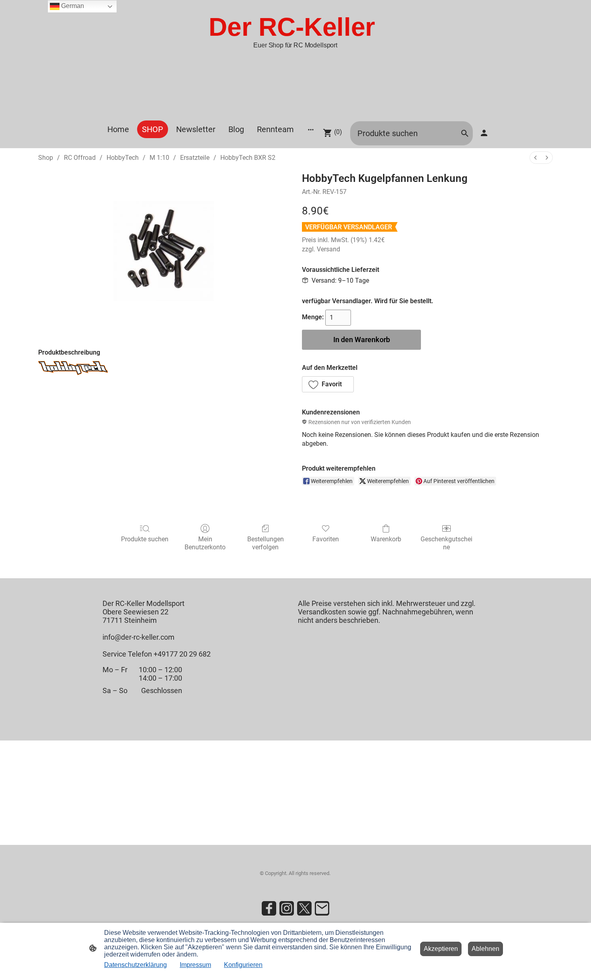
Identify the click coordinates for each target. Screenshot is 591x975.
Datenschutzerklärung (135, 964)
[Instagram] (286, 908)
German (72, 5)
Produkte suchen (144, 539)
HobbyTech (123, 157)
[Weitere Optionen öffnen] (311, 129)
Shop (45, 157)
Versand (328, 249)
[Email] (322, 908)
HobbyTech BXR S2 (247, 157)
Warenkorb (386, 539)
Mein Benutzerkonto (205, 543)
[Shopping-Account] (484, 133)
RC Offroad (80, 157)
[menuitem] (535, 157)
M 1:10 (159, 157)
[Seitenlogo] (295, 110)
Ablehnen (485, 948)
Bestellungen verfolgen (265, 543)
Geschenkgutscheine (446, 543)
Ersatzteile (194, 157)
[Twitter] (304, 908)
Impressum (195, 964)
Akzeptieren (441, 948)
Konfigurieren (243, 964)
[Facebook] (269, 908)
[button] (328, 384)
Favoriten (325, 539)
